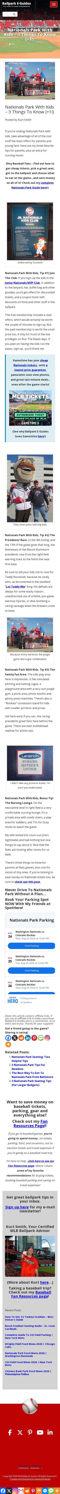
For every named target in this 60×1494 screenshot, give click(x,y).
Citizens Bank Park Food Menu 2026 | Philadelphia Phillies (28, 1372)
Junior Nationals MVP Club (22, 283)
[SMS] (41, 1038)
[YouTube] (40, 1432)
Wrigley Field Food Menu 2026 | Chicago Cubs (30, 1345)
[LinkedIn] (50, 1432)
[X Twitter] (20, 1432)
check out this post (27, 882)
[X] (15, 1038)
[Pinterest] (34, 1038)
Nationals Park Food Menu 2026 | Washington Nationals (26, 1354)
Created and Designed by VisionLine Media (30, 1479)
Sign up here (17, 1206)
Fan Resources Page (31, 1123)
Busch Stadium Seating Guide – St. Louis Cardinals (30, 1327)
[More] (8, 1044)
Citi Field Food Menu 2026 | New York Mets (28, 1363)
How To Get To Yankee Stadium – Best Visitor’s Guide (29, 1318)
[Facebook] (8, 1038)
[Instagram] (47, 1038)
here (41, 436)
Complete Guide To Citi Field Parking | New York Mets (29, 1336)
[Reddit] (21, 1038)
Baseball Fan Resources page (31, 1294)
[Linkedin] (28, 1038)
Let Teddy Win (15, 586)
